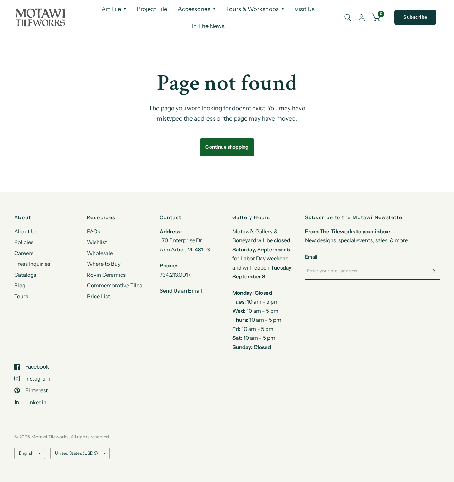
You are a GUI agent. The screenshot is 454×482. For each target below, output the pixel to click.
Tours (21, 296)
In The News (208, 25)
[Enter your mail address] (433, 270)
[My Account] (362, 17)
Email (311, 257)
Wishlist (97, 242)
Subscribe (415, 17)
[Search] (348, 17)
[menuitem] (113, 8)
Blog (20, 285)
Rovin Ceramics (106, 274)
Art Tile (111, 8)
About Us (25, 231)
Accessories (194, 8)
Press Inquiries (32, 263)
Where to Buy (104, 263)
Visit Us (304, 8)
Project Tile (152, 8)
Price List (98, 296)
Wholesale (100, 253)
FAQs (93, 231)
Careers (23, 253)
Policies (23, 242)
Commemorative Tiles (114, 285)
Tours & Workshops (252, 8)
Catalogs (25, 274)
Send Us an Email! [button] (182, 290)
